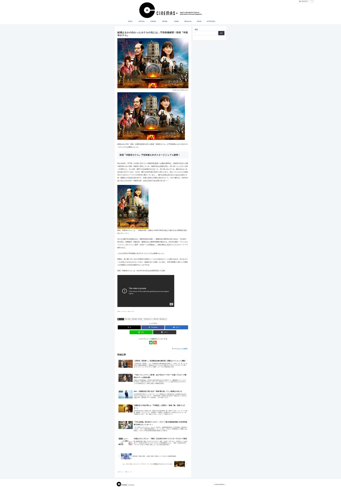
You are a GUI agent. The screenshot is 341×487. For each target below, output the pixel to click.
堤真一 (141, 319)
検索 (196, 29)
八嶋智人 (129, 319)
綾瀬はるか (164, 319)
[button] (164, 332)
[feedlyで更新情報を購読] (151, 342)
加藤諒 (135, 319)
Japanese (304, 1)
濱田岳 (156, 319)
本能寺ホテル (149, 319)
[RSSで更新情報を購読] (155, 342)
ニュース (121, 319)
